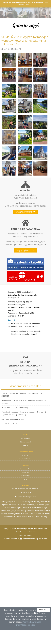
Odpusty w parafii (25, 442)
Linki (25, 479)
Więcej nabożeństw (24, 211)
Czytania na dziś (25, 469)
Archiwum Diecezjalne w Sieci (13, 419)
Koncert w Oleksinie (9, 423)
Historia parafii (25, 438)
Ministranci (25, 455)
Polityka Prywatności (31, 622)
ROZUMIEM (43, 610)
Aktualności (25, 472)
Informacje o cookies (25, 625)
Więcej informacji (25, 250)
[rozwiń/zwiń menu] (46, 3)
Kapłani (25, 445)
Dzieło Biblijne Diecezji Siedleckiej (15, 407)
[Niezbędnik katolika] (25, 264)
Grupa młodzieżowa (25, 459)
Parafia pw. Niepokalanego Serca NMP (23, 3)
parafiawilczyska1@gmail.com (27, 497)
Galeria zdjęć (25, 25)
